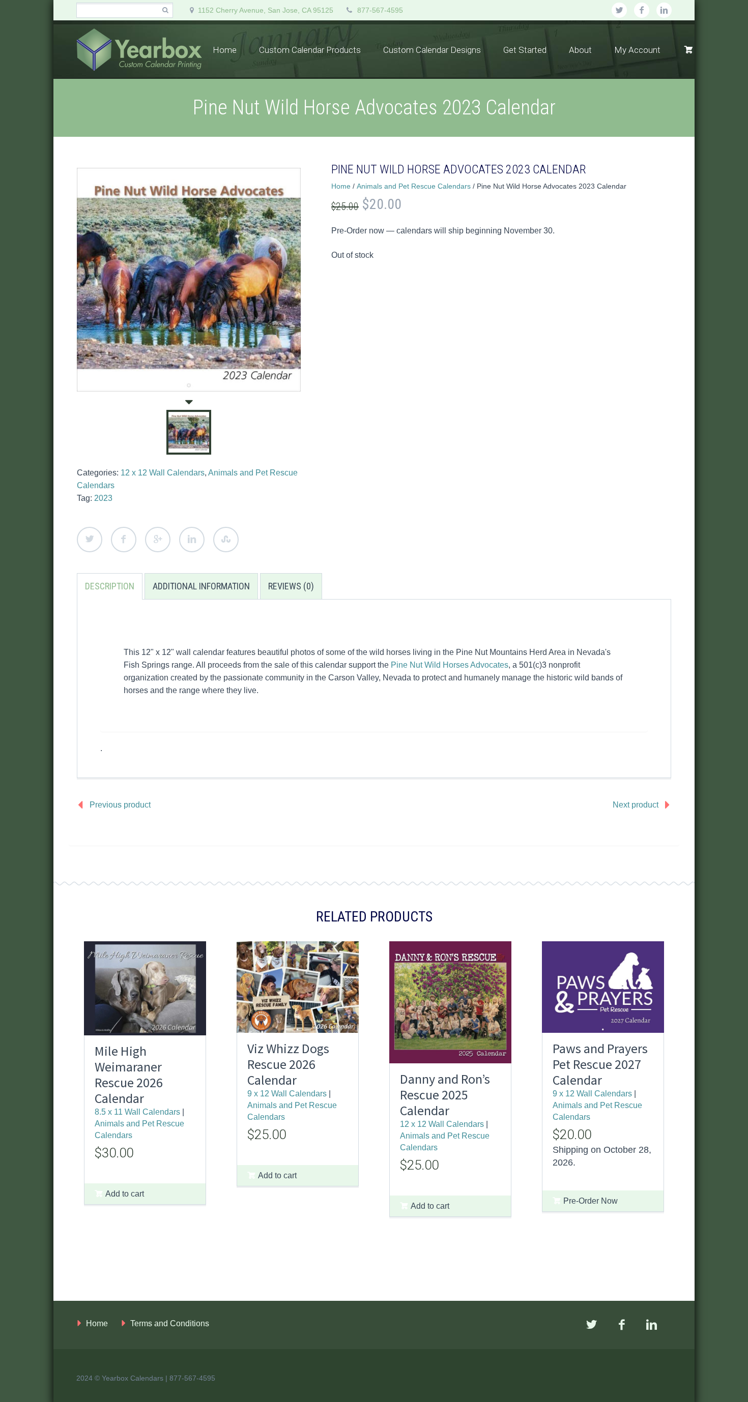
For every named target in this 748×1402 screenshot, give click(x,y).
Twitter (89, 539)
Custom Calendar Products (310, 50)
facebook (641, 10)
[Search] (165, 10)
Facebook (123, 539)
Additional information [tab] (201, 586)
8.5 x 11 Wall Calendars (137, 1111)
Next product (635, 804)
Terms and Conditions (169, 1323)
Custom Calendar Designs (432, 50)
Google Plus (157, 539)
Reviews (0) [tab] (291, 586)
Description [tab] (109, 586)
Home (225, 50)
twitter (619, 10)
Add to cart (124, 1193)
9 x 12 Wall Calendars (287, 1093)
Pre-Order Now (590, 1200)
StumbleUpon (226, 539)
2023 (103, 498)
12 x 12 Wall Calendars (163, 472)
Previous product (120, 804)
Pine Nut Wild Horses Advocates (449, 665)
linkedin (664, 10)
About (580, 50)
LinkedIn (192, 539)
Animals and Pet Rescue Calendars (414, 186)
